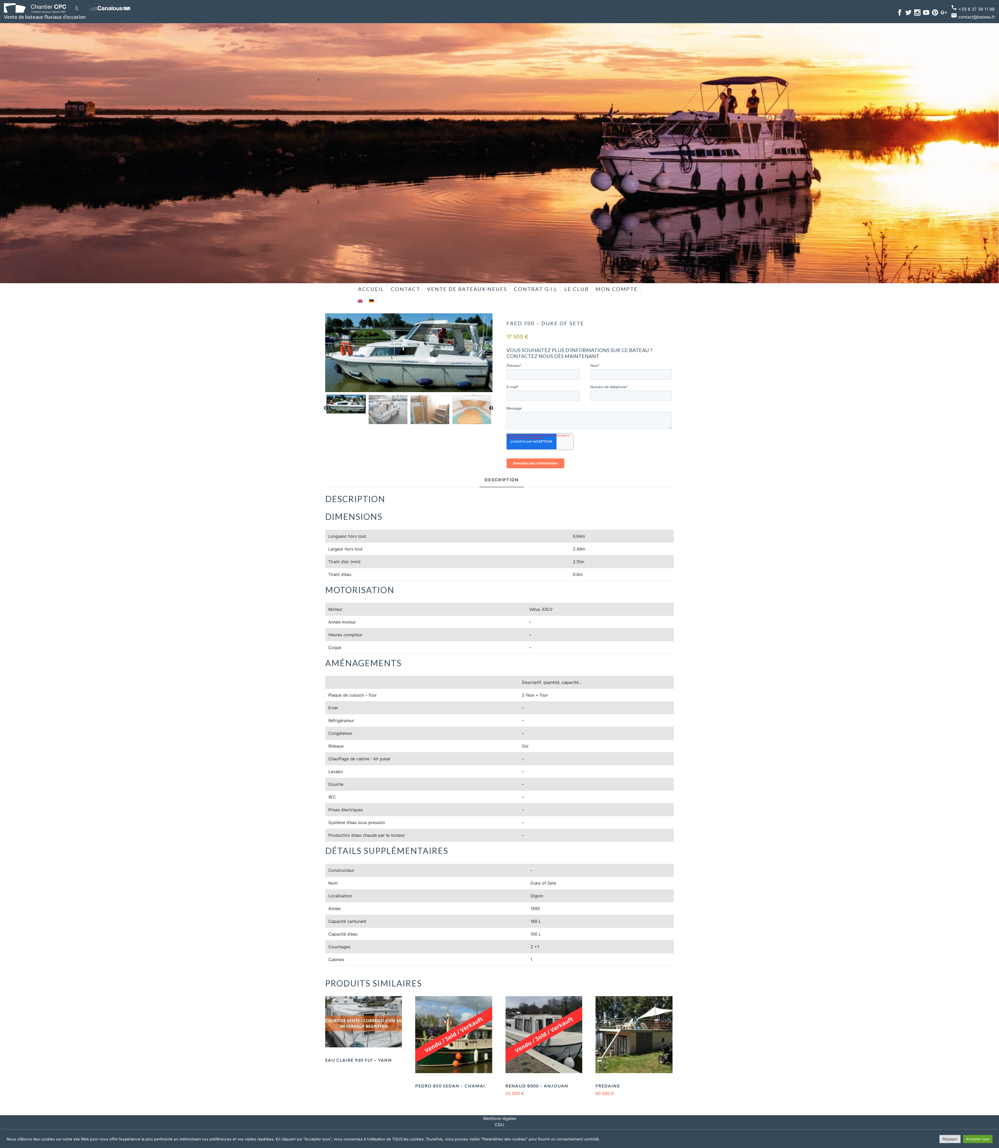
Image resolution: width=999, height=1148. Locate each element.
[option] (409, 352)
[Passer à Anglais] (360, 301)
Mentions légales (499, 1118)
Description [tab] (502, 479)
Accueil (371, 289)
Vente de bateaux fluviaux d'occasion (45, 17)
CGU (499, 1124)
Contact (405, 289)
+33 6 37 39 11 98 (973, 9)
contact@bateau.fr (973, 17)
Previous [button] (326, 408)
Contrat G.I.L (536, 289)
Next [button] (491, 408)
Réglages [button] (950, 1139)
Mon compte (616, 289)
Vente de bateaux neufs (467, 289)
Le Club (576, 289)
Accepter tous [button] (977, 1139)
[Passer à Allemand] (371, 301)
